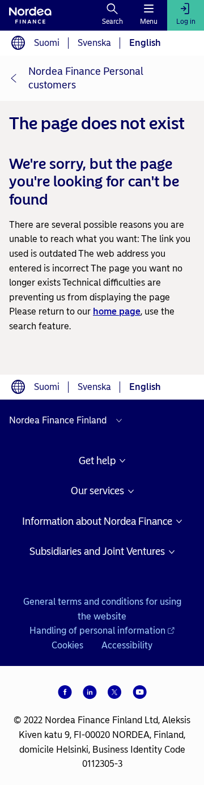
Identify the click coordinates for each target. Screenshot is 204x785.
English (145, 42)
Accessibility (126, 645)
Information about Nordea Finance (97, 521)
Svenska (94, 42)
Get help (97, 461)
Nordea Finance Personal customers (85, 78)
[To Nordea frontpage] (30, 15)
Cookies (67, 645)
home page (117, 311)
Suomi (47, 42)
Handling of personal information (97, 630)
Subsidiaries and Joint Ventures (97, 551)
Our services (97, 491)
